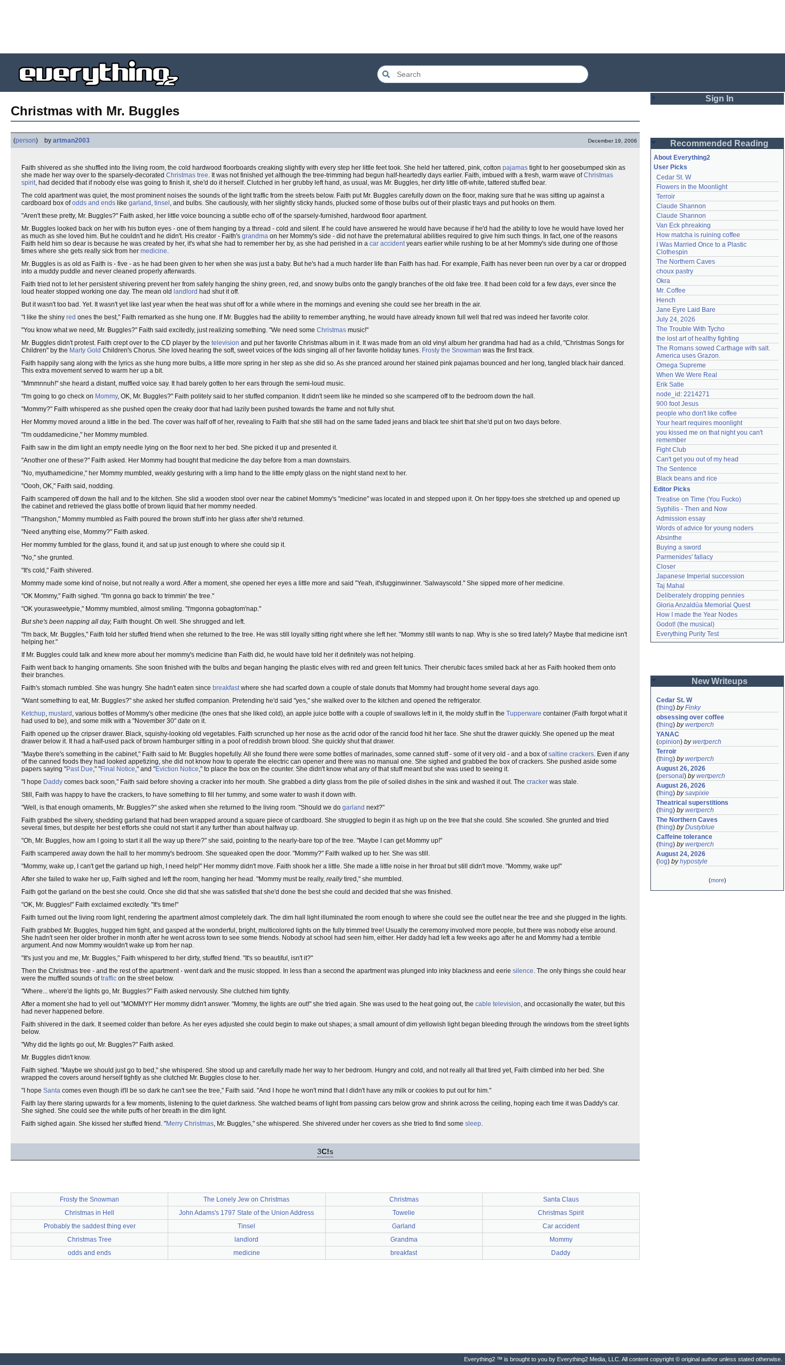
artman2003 (71, 140)
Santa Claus (561, 1199)
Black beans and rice (686, 478)
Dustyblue (700, 827)
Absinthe (669, 538)
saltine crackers (571, 754)
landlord (186, 291)
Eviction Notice (177, 769)
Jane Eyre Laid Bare (686, 309)
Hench (666, 300)
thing (665, 707)
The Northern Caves (685, 261)
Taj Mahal (670, 586)
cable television (498, 1004)
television (225, 343)
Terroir (665, 196)
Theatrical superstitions (692, 802)
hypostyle (694, 861)
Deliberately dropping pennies (700, 595)
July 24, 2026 (675, 319)
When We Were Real (686, 375)
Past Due (79, 769)
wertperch (699, 724)
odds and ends (93, 203)
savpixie (697, 793)
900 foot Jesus (677, 403)
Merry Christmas (190, 1123)
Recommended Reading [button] (719, 143)
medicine (153, 251)
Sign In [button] (719, 98)
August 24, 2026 (680, 854)
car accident (387, 243)
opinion (669, 742)
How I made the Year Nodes (696, 614)
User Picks (670, 167)
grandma (255, 236)
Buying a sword (678, 547)
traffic (108, 978)
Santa (51, 1090)
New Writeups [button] (720, 681)
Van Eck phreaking (683, 225)
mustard (60, 713)
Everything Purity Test (687, 634)
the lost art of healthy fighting (697, 338)
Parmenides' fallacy (684, 557)
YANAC (667, 734)
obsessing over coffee (690, 717)
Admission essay (680, 518)
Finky (693, 707)
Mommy (106, 396)
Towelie (403, 1213)
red (71, 317)
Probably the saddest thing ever (90, 1226)
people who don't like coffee (696, 413)
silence (523, 971)
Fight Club (671, 449)
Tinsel (246, 1226)
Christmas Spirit (561, 1213)
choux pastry (674, 271)
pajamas (515, 167)
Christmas (331, 330)
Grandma (404, 1239)
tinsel (162, 203)
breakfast (226, 688)
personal (671, 776)
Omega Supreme (681, 365)
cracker (537, 782)
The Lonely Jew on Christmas (246, 1199)
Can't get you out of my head (697, 459)
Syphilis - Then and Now (691, 509)
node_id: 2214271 (683, 394)
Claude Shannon (681, 206)
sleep (473, 1123)
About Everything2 (682, 157)
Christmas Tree (89, 1239)
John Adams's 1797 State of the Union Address (246, 1213)
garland (140, 203)
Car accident (561, 1226)
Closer (666, 566)
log (663, 861)
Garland (403, 1226)
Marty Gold (85, 350)
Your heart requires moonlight (699, 423)
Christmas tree (187, 175)
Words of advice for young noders (704, 528)
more (717, 880)
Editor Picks (672, 489)
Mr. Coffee (671, 290)
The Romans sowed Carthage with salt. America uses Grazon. (713, 351)
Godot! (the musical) (685, 624)
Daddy (52, 782)
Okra (663, 281)
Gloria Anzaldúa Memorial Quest (703, 605)
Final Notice (117, 769)
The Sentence (676, 469)
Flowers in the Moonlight (691, 187)
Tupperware (523, 713)
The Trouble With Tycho (690, 329)
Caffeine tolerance (684, 837)
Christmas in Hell (89, 1213)
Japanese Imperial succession (700, 576)
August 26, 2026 (680, 768)
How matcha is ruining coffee (698, 235)
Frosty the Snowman (451, 350)
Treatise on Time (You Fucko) (698, 499)
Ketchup (33, 713)
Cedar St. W (673, 177)
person (25, 140)
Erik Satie (670, 384)
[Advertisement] (392, 27)
